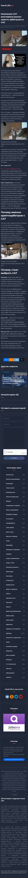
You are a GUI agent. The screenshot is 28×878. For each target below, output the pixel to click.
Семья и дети (10, 488)
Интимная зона (10, 492)
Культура (17, 25)
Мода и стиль (10, 562)
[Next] (26, 367)
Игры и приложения (12, 510)
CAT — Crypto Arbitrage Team (10, 169)
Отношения (9, 518)
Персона (8, 668)
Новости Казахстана (12, 496)
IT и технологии (11, 664)
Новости (8, 677)
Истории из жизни (11, 646)
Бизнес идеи (10, 615)
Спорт (8, 540)
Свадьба (8, 554)
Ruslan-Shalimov (8, 25)
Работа (8, 593)
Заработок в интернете (13, 629)
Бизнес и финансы (11, 589)
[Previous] (23, 367)
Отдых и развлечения (12, 558)
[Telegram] (16, 359)
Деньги (8, 606)
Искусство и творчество (13, 637)
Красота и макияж (11, 536)
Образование (10, 673)
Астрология (9, 580)
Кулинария (9, 545)
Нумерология (10, 584)
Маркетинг (9, 624)
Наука (8, 642)
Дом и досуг (10, 532)
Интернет (9, 659)
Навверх (15, 794)
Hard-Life (7, 5)
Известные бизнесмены (13, 611)
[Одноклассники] (11, 359)
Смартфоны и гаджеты (13, 505)
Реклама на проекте (12, 567)
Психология (9, 474)
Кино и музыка (10, 655)
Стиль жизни (10, 527)
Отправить (14, 458)
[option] (14, 380)
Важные (8, 501)
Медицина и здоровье (13, 549)
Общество (22, 25)
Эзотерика (9, 576)
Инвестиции (10, 620)
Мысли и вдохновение (13, 479)
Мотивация (9, 483)
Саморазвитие (10, 523)
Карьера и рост (11, 598)
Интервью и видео (12, 514)
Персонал (9, 602)
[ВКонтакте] (6, 359)
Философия (9, 571)
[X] (21, 359)
